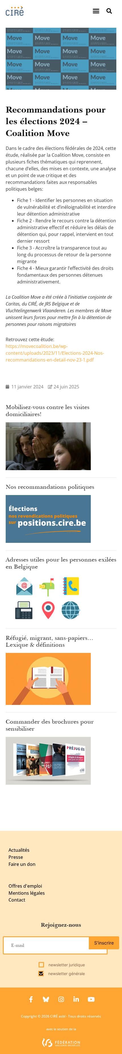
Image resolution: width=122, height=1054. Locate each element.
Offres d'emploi (25, 886)
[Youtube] (91, 999)
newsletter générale (66, 973)
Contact (17, 900)
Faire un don (22, 864)
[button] (96, 11)
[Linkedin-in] (76, 999)
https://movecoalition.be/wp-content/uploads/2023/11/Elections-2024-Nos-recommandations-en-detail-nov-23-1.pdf (55, 353)
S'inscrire (104, 943)
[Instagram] (61, 999)
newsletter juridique (66, 964)
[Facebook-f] (31, 999)
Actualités (19, 850)
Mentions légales (27, 893)
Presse (16, 857)
